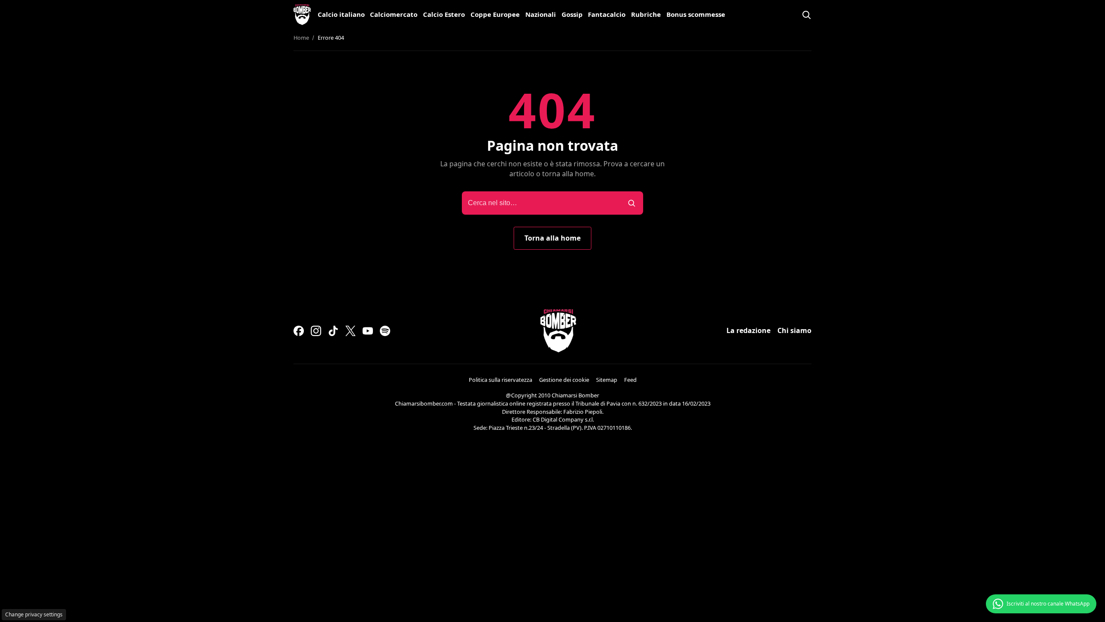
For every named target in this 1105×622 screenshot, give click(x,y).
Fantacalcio (606, 14)
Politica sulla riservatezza (500, 380)
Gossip (572, 14)
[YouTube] (368, 331)
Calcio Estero (444, 14)
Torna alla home (552, 238)
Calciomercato (393, 14)
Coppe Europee (495, 14)
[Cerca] (806, 15)
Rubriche (646, 14)
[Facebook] (299, 331)
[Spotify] (385, 331)
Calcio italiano (341, 14)
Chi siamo (794, 330)
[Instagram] (316, 331)
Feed (630, 380)
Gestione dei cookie (564, 380)
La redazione (748, 330)
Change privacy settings (34, 614)
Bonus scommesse (695, 14)
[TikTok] (333, 331)
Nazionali (540, 14)
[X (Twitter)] (350, 331)
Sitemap (606, 380)
